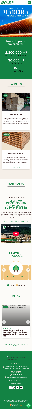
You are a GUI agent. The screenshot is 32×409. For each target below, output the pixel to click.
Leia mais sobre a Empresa (15, 221)
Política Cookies (16, 383)
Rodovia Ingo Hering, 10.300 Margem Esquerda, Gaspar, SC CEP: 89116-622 (17, 367)
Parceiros (21, 285)
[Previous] (4, 270)
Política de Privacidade (16, 381)
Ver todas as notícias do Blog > (16, 345)
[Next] (28, 270)
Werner (12, 285)
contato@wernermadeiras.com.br (17, 377)
